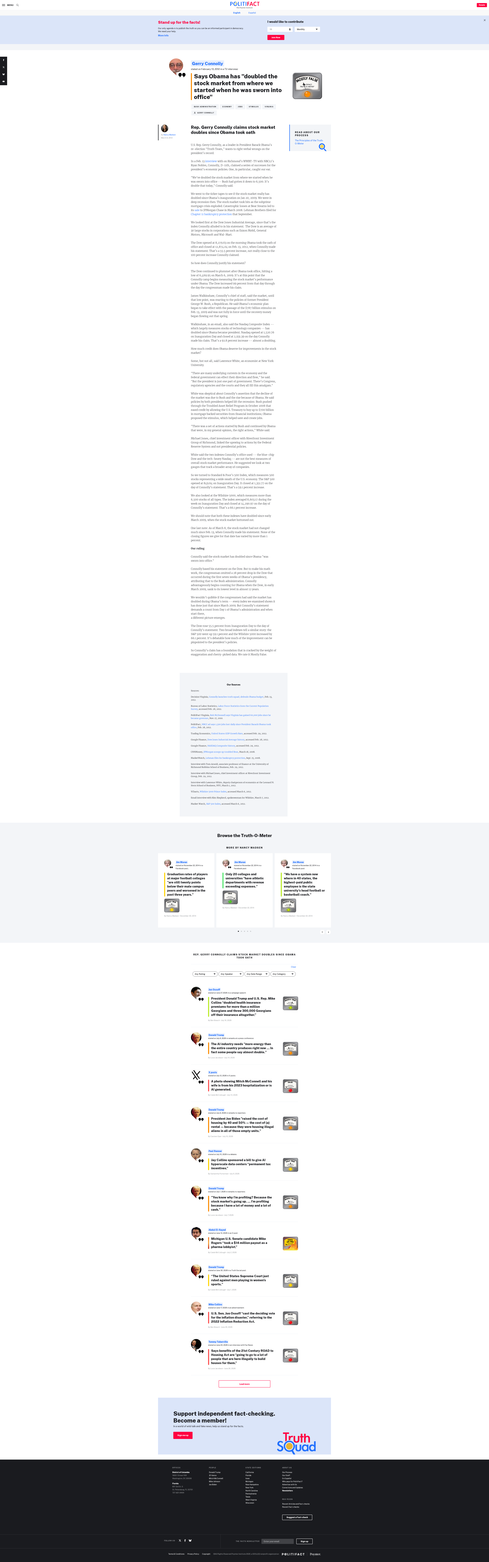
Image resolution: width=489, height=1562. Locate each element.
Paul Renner (215, 1151)
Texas (248, 1497)
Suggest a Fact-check (297, 1517)
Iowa (247, 1478)
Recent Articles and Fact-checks (296, 1504)
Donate (482, 5)
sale (197, 210)
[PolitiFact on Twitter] (180, 1540)
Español (252, 12)
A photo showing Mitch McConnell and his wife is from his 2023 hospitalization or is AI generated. (241, 1085)
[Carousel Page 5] (250, 931)
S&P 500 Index (213, 804)
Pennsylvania (251, 1494)
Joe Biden (213, 1484)
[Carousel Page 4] (247, 931)
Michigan (249, 1481)
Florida (248, 1475)
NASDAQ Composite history (221, 745)
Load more (244, 1384)
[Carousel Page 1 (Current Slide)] (238, 931)
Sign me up (182, 1435)
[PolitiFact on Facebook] (185, 1540)
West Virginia (251, 1500)
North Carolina (252, 1491)
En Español (286, 1478)
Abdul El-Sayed (217, 1229)
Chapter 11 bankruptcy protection (211, 214)
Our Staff (286, 1475)
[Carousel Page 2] (241, 931)
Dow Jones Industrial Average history (225, 739)
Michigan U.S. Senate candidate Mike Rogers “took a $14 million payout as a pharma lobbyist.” (239, 1243)
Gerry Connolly (207, 63)
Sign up (304, 1541)
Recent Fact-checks (290, 1507)
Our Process (287, 1472)
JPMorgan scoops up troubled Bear (220, 752)
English (236, 12)
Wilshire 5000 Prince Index (213, 791)
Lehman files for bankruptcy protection (225, 758)
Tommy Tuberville (218, 1341)
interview (211, 161)
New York (249, 1487)
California (250, 1472)
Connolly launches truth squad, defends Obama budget (236, 697)
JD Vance (212, 1475)
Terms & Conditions (176, 1554)
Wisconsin (250, 1503)
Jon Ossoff (214, 989)
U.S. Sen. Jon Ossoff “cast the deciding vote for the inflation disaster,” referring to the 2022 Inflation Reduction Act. (243, 1317)
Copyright (206, 1554)
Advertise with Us (289, 1484)
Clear (293, 967)
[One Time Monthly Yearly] (307, 29)
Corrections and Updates (292, 1487)
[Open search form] (17, 5)
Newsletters (287, 1491)
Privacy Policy (193, 1554)
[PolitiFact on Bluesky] (190, 1540)
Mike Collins (215, 1304)
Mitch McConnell (216, 1478)
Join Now (275, 37)
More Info (163, 35)
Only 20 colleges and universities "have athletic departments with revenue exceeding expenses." (245, 880)
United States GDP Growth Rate (227, 733)
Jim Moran (181, 862)
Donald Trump (216, 1035)
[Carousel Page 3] (244, 931)
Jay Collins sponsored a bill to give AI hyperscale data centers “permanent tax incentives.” (241, 1164)
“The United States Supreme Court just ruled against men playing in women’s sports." (240, 1280)
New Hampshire (252, 1484)
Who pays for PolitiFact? (292, 1481)
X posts (213, 1072)
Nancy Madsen (170, 135)
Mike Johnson (214, 1481)
